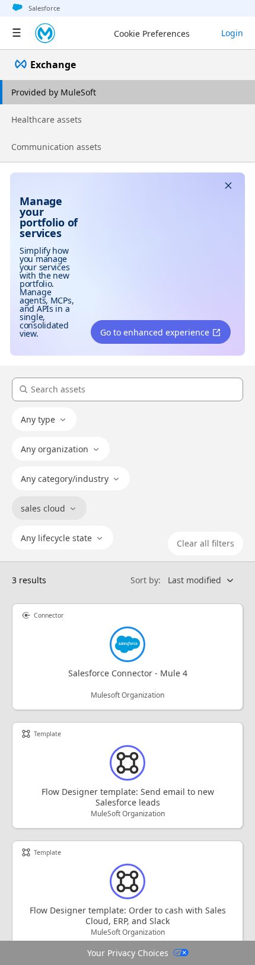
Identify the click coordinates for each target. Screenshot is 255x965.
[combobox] (44, 420)
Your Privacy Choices (127, 952)
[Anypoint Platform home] (45, 33)
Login (232, 33)
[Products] (16, 33)
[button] (228, 187)
